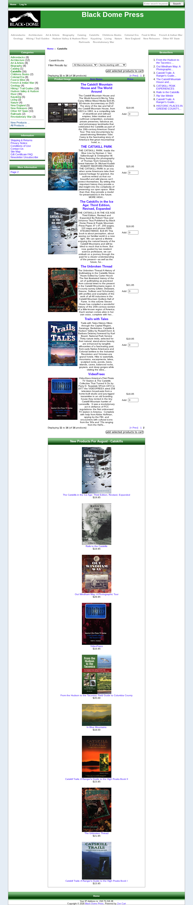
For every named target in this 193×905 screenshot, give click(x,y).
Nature (118, 38)
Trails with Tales (96, 319)
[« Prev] (134, 75)
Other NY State (171, 38)
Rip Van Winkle (164, 95)
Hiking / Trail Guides (37, 38)
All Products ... (19, 125)
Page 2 (15, 172)
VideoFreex (96, 374)
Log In (23, 4)
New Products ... (20, 122)
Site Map (15, 151)
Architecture (35, 35)
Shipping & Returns (21, 140)
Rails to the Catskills (96, 546)
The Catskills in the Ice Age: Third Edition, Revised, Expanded (96, 205)
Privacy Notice (19, 143)
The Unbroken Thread (96, 266)
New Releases (151, 38)
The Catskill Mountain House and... (168, 80)
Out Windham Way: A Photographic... (168, 68)
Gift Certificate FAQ (22, 154)
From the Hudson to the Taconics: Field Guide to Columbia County (96, 695)
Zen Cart (121, 903)
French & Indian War (170, 35)
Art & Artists (53, 35)
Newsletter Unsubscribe (24, 157)
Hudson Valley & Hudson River (70, 38)
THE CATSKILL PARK (96, 146)
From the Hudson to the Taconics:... (167, 61)
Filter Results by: (58, 65)
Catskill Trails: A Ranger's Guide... (166, 74)
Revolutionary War (103, 42)
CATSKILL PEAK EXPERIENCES (165, 87)
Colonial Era (132, 35)
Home (13, 4)
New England (132, 38)
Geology (18, 38)
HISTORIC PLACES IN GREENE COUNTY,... (169, 107)
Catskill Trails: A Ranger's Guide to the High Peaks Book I (96, 881)
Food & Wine (149, 35)
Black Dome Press (94, 903)
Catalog (81, 35)
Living (108, 38)
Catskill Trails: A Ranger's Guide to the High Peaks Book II (96, 779)
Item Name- (96, 79)
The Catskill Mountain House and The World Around (97, 88)
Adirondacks (18, 35)
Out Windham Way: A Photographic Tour (96, 594)
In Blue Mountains (96, 727)
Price (130, 79)
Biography (68, 35)
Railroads (84, 42)
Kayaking (96, 38)
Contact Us (17, 148)
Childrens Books (111, 35)
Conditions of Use (21, 145)
